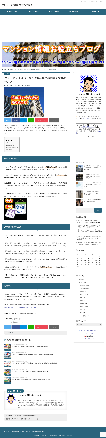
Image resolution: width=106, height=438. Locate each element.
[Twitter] (7, 120)
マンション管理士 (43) (83, 316)
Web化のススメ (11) (85, 288)
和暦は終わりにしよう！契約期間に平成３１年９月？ (20, 307)
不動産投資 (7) (84, 291)
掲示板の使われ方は (12, 147)
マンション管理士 (33, 11)
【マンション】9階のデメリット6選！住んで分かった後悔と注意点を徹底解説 (32, 354)
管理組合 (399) (84, 306)
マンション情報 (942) (83, 285)
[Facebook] (15, 120)
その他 (9, 332)
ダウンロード (87, 118)
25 (85, 264)
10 (81, 260)
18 (85, 262)
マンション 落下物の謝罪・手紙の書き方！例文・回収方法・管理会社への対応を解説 (34, 363)
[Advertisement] (53, 27)
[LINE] (31, 120)
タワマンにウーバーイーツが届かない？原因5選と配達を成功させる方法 (31, 379)
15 (100, 260)
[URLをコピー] (54, 120)
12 (89, 260)
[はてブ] (23, 120)
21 (96, 262)
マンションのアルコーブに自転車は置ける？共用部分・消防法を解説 (30, 346)
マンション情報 (12, 11)
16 (78, 262)
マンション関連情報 (54, 11)
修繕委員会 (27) (84, 294)
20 (92, 262)
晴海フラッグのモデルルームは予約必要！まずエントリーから (22, 419)
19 (89, 262)
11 (85, 260)
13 (92, 260)
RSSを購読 (91, 1)
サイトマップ (100, 1)
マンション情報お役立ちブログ (17, 5)
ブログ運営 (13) (81, 282)
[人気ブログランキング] (41, 120)
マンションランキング (89, 338)
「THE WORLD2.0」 (87, 127)
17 (81, 262)
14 (96, 260)
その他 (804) (80, 279)
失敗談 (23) (83, 300)
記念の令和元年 (11, 145)
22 (100, 262)
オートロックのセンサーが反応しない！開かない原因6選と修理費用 (30, 371)
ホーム (84, 1)
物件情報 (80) (83, 303)
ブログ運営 (74, 11)
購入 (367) (82, 313)
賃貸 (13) (82, 309)
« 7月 (88, 270)
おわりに (9, 149)
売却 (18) (82, 297)
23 (78, 264)
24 (81, 264)
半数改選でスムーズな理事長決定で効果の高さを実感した (23, 415)
